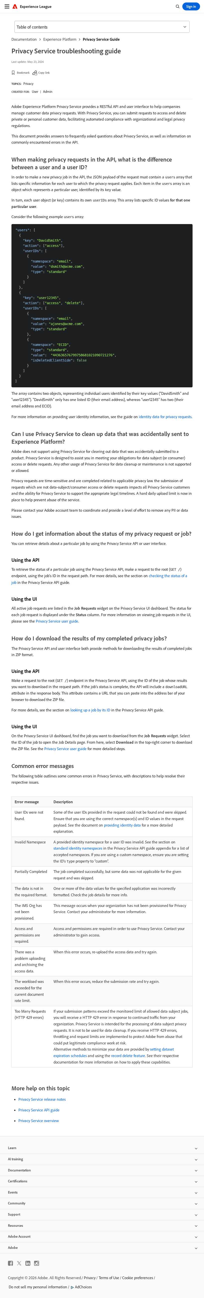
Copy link (44, 72)
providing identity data (122, 825)
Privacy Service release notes (42, 1099)
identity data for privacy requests (165, 416)
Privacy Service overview (38, 1120)
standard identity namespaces (77, 848)
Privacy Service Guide (101, 39)
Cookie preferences (137, 1277)
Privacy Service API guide (38, 1109)
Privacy (28, 83)
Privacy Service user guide (57, 621)
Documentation (24, 39)
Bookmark (23, 72)
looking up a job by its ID (90, 709)
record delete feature (128, 1055)
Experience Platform (59, 39)
